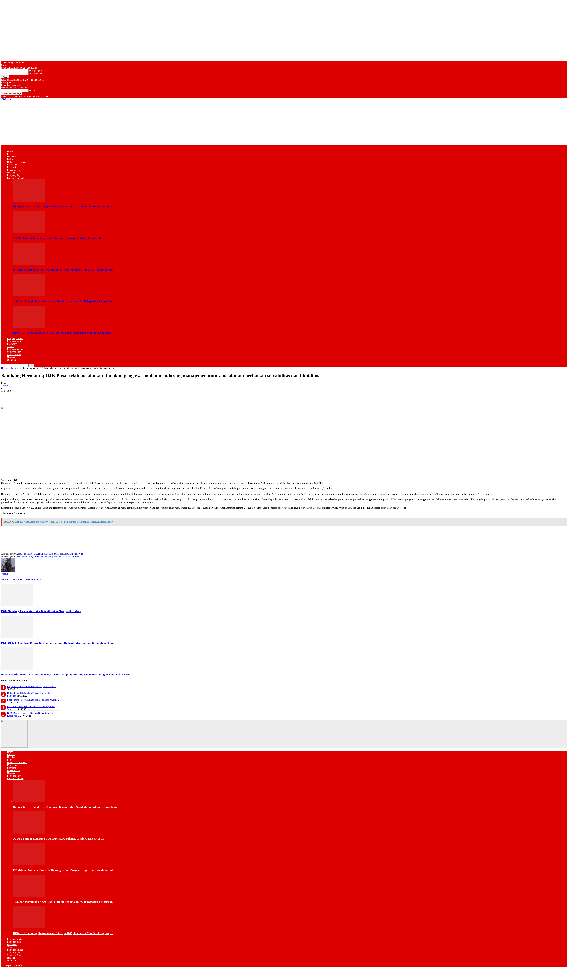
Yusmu (4, 385)
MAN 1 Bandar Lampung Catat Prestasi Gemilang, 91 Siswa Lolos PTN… (58, 238)
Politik (10, 159)
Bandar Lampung (15, 178)
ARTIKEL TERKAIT (12, 579)
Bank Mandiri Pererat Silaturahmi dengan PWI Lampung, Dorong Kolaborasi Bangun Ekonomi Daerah (65, 674)
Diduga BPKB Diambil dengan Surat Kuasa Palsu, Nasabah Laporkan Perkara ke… (65, 206)
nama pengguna (36, 70)
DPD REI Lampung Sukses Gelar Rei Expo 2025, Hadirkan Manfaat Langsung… (63, 332)
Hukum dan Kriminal (17, 162)
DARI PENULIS (32, 579)
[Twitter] (17, 398)
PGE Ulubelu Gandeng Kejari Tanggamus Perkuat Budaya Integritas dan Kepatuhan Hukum (58, 642)
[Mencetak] (38, 398)
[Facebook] (6, 398)
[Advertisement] (284, 123)
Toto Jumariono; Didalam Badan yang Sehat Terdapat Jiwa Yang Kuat (50, 553)
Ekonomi (11, 167)
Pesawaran (12, 344)
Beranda (5, 368)
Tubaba (10, 346)
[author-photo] (8, 571)
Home (10, 151)
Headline (11, 156)
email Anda (34, 90)
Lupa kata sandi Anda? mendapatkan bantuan (22, 79)
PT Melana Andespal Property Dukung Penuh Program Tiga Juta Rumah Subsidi (63, 269)
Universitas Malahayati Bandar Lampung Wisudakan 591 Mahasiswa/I (47, 556)
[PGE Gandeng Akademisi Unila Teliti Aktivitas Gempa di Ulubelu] (17, 605)
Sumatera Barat (14, 354)
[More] (49, 398)
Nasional (11, 172)
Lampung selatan (15, 338)
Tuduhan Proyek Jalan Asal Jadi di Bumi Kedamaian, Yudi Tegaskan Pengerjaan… (64, 301)
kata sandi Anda (36, 73)
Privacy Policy (8, 82)
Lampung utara (14, 341)
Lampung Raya (14, 175)
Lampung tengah (15, 349)
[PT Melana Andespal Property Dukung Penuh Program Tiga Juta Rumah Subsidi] (29, 264)
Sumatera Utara (14, 352)
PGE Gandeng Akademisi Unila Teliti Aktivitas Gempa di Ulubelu (41, 611)
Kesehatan (12, 164)
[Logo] (1, 146)
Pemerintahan (13, 170)
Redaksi (11, 154)
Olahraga (11, 360)
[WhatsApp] (27, 398)
